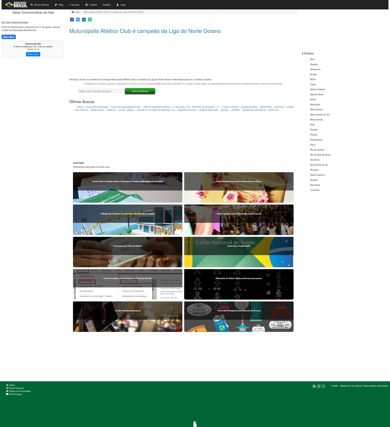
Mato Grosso (316, 109)
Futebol (93, 5)
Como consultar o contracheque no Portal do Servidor (127, 278)
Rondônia (314, 159)
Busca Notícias (41, 5)
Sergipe (314, 179)
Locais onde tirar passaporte (128, 310)
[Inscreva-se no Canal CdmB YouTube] (319, 386)
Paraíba (314, 129)
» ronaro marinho (229, 106)
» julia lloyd (278, 106)
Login (123, 5)
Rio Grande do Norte (320, 154)
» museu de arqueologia (96, 106)
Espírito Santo (317, 94)
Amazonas (315, 69)
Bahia (313, 79)
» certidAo (235, 109)
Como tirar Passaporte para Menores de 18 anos (239, 310)
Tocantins (314, 189)
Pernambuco (316, 139)
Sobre (12, 384)
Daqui (181, 79)
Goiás (313, 99)
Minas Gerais (316, 119)
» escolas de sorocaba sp (253, 109)
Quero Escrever (16, 388)
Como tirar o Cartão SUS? (238, 246)
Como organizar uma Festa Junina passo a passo (239, 213)
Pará (312, 124)
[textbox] (101, 91)
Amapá (313, 74)
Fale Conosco (15, 394)
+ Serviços (74, 5)
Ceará (313, 84)
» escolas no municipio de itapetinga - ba (155, 109)
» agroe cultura (96, 109)
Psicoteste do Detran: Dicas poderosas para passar (239, 278)
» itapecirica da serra (186, 109)
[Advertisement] (160, 56)
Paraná (313, 134)
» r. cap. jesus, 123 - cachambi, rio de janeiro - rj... (196, 106)
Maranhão (315, 104)
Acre (312, 59)
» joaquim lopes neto (208, 109)
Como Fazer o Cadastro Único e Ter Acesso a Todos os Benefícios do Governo (127, 181)
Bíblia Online (33, 54)
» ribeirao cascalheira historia (156, 106)
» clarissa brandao (248, 106)
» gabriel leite (265, 106)
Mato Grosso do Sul (319, 114)
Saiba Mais (8, 36)
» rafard (79, 106)
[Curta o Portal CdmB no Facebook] (314, 386)
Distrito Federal (317, 89)
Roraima (314, 169)
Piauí (312, 144)
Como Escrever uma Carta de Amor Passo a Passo (238, 181)
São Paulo (315, 184)
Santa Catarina (317, 174)
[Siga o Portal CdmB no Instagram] (323, 386)
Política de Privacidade (19, 391)
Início (77, 11)
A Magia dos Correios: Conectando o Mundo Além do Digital (128, 213)
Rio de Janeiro (317, 149)
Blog (60, 5)
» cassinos (110, 109)
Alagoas (314, 64)
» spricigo (224, 109)
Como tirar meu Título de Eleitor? (127, 246)
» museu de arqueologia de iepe (124, 106)
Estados (107, 5)
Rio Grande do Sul (319, 164)
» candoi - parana (125, 109)
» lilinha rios (272, 109)
